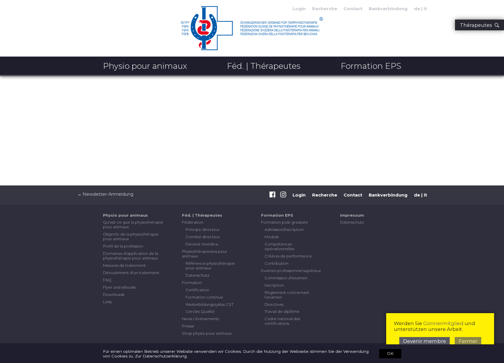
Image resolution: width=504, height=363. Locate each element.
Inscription (274, 285)
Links (107, 301)
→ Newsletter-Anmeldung (105, 194)
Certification (197, 289)
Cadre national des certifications (282, 321)
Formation (192, 282)
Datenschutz (197, 275)
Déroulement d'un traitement (131, 272)
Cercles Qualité (200, 311)
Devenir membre (202, 244)
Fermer (468, 341)
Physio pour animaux (145, 66)
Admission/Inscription (284, 229)
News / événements (200, 318)
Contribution (276, 263)
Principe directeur (203, 229)
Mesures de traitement (124, 265)
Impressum (352, 215)
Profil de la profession (123, 246)
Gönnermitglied (443, 323)
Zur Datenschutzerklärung (161, 356)
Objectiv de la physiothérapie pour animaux (131, 236)
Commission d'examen (286, 278)
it (425, 8)
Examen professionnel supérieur (291, 270)
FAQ (107, 280)
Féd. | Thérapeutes (263, 66)
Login (299, 195)
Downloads (113, 294)
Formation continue (204, 297)
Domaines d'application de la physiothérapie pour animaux (130, 255)
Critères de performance (288, 256)
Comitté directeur (203, 236)
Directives (274, 304)
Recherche (324, 8)
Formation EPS (371, 66)
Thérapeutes (477, 25)
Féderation (192, 222)
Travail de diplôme (282, 311)
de (417, 8)
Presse (188, 326)
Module (272, 236)
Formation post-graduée (284, 222)
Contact (353, 8)
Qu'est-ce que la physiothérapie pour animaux (133, 224)
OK (390, 353)
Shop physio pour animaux (207, 333)
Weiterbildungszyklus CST (209, 304)
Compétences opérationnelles (279, 246)
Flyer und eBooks (119, 287)
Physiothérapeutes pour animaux (204, 253)
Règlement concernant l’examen (287, 294)
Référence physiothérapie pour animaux (210, 265)
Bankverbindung (388, 8)
